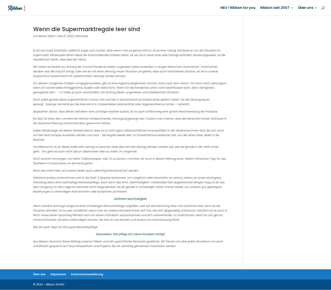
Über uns (305, 8)
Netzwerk (82, 36)
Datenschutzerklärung (87, 274)
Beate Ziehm (47, 36)
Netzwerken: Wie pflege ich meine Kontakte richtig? (130, 234)
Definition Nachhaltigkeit (130, 199)
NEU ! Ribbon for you (238, 8)
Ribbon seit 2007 (274, 8)
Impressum (58, 274)
